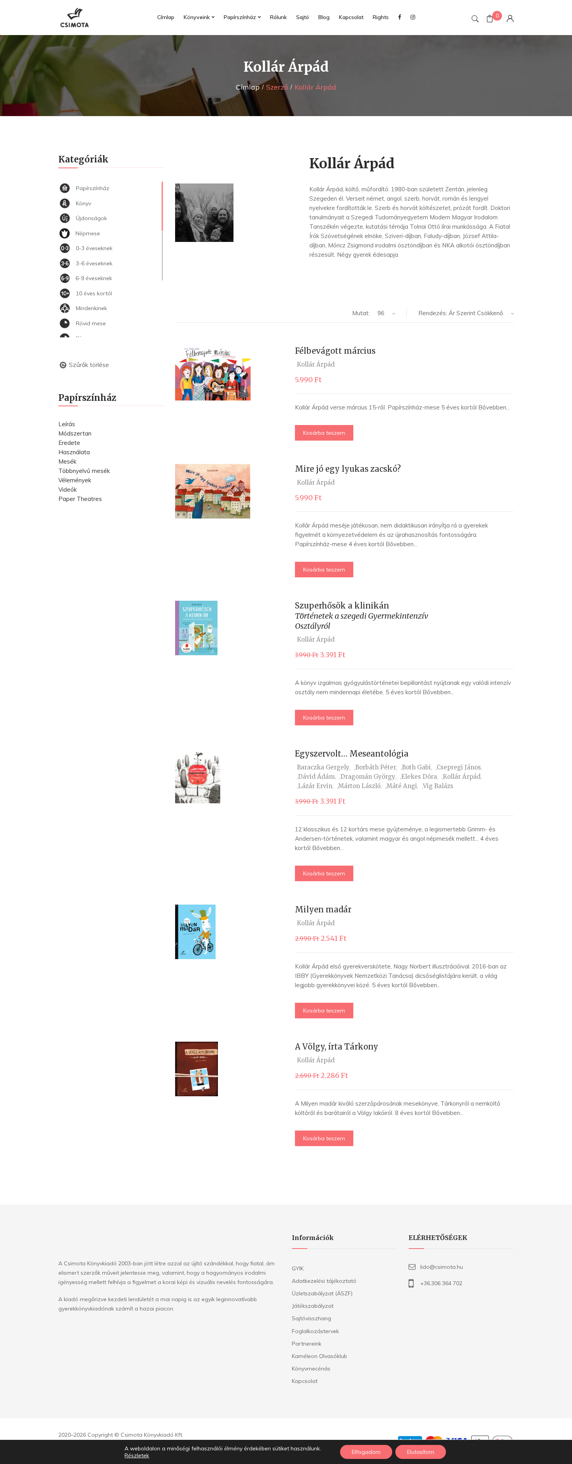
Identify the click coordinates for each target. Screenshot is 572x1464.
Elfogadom (366, 1451)
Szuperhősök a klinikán (361, 616)
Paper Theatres (80, 499)
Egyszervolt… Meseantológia (352, 753)
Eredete (69, 442)
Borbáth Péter (375, 767)
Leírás (66, 424)
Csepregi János (459, 767)
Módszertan (74, 433)
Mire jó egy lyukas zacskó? (348, 469)
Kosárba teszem (324, 432)
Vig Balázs (438, 786)
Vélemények (74, 480)
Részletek (137, 1455)
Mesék (67, 461)
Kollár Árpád (316, 364)
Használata (74, 452)
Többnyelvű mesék (84, 470)
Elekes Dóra (419, 776)
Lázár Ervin (315, 786)
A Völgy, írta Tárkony (336, 1046)
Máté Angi (401, 786)
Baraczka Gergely (323, 767)
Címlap (248, 87)
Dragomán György (367, 776)
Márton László (359, 786)
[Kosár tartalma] (489, 19)
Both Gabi (416, 767)
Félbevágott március (335, 351)
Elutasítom (420, 1451)
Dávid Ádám (316, 776)
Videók (67, 489)
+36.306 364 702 (441, 1283)
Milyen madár (323, 909)
